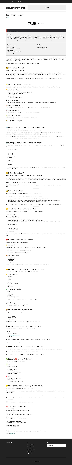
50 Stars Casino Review (30, 451)
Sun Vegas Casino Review (31, 449)
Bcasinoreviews (16, 7)
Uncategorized (12, 433)
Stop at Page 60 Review (30, 444)
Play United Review (30, 453)
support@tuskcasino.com (15, 335)
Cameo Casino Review (30, 446)
